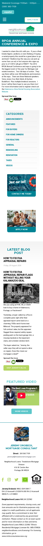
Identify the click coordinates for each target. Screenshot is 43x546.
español (8, 12)
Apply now (32, 20)
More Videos (21, 411)
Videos (9, 165)
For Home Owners (15, 134)
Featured (10, 124)
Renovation (11, 155)
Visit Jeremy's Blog (16, 368)
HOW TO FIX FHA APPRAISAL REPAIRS (14, 260)
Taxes (9, 160)
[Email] (11, 100)
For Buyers (11, 129)
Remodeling (12, 150)
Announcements (14, 119)
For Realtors (12, 140)
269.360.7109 (25, 453)
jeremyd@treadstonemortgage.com (22, 457)
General (10, 145)
